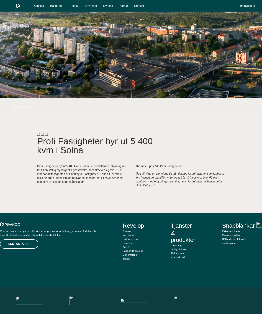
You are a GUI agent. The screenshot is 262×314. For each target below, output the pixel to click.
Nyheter (108, 5)
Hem (17, 106)
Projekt (74, 5)
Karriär (123, 5)
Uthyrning (91, 5)
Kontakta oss (19, 243)
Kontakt (139, 5)
